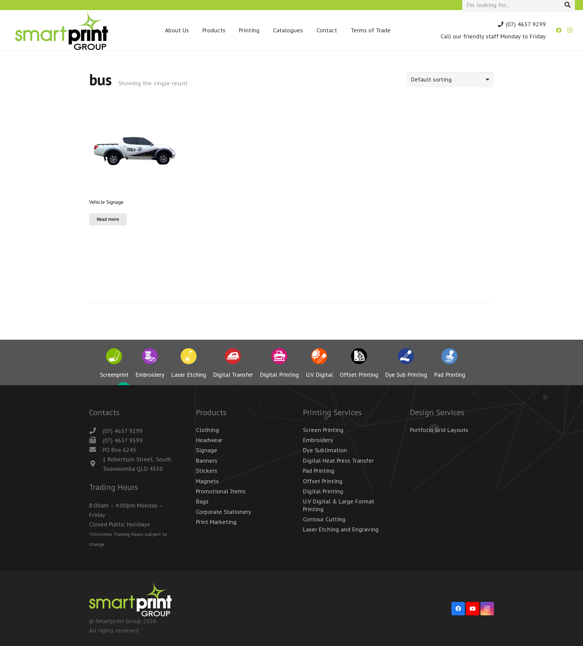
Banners (206, 460)
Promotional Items (221, 491)
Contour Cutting (324, 519)
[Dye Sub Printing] (406, 357)
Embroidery (318, 440)
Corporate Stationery (223, 512)
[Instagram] (569, 30)
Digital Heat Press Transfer (338, 460)
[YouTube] (472, 608)
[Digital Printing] (279, 357)
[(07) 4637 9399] (96, 440)
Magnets (207, 481)
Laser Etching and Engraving (341, 529)
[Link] (61, 30)
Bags (202, 501)
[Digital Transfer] (233, 357)
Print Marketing (216, 522)
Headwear (209, 440)
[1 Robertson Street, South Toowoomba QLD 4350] (96, 464)
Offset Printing (322, 481)
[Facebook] (558, 30)
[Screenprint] (114, 357)
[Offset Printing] (359, 357)
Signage (206, 450)
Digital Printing (323, 491)
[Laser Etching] (188, 357)
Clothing (207, 430)
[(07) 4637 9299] (96, 431)
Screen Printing (323, 430)
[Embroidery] (149, 357)
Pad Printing (318, 470)
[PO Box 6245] (96, 450)
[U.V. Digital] (319, 357)
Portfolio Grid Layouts (439, 430)
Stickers (206, 470)
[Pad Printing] (449, 357)
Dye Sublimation (325, 450)
